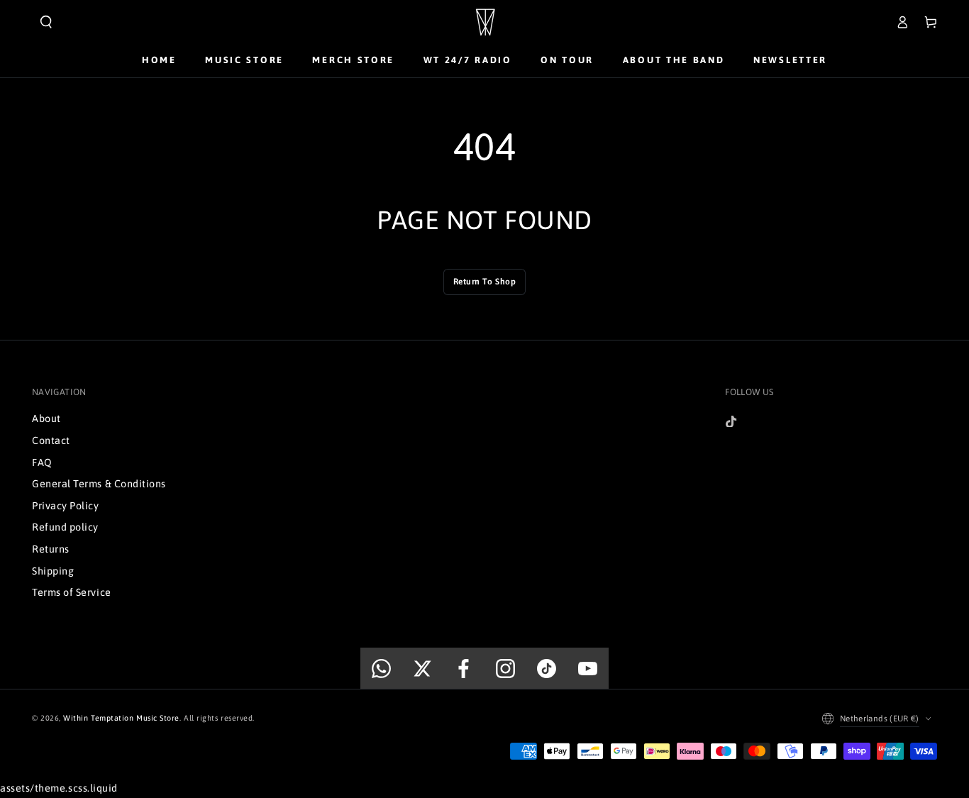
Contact (51, 440)
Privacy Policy (65, 505)
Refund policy (65, 527)
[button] (46, 22)
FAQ (42, 462)
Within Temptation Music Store (121, 718)
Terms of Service (71, 592)
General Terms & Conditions (99, 483)
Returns (51, 549)
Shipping (53, 571)
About (46, 418)
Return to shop (484, 282)
